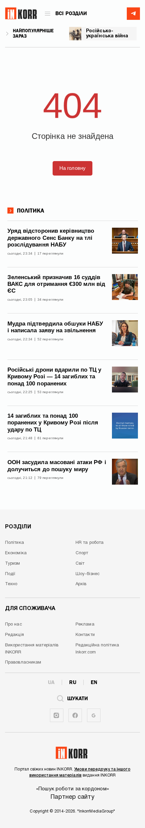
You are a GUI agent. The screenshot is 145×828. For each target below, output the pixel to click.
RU (72, 682)
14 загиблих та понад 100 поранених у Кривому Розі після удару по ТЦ (52, 423)
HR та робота (90, 543)
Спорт (82, 553)
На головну (72, 168)
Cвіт (80, 564)
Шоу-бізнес (87, 574)
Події (10, 574)
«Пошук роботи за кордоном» (72, 789)
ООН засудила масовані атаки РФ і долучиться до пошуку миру (56, 465)
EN (94, 682)
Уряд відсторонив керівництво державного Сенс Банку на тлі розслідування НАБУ (50, 238)
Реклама (85, 625)
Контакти (85, 635)
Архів (81, 584)
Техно (11, 584)
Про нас (13, 625)
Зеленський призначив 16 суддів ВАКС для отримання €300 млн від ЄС (56, 284)
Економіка (16, 553)
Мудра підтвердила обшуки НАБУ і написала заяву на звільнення (55, 327)
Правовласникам (23, 663)
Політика (31, 211)
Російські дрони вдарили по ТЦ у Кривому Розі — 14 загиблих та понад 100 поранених (54, 377)
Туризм (12, 564)
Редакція (14, 635)
